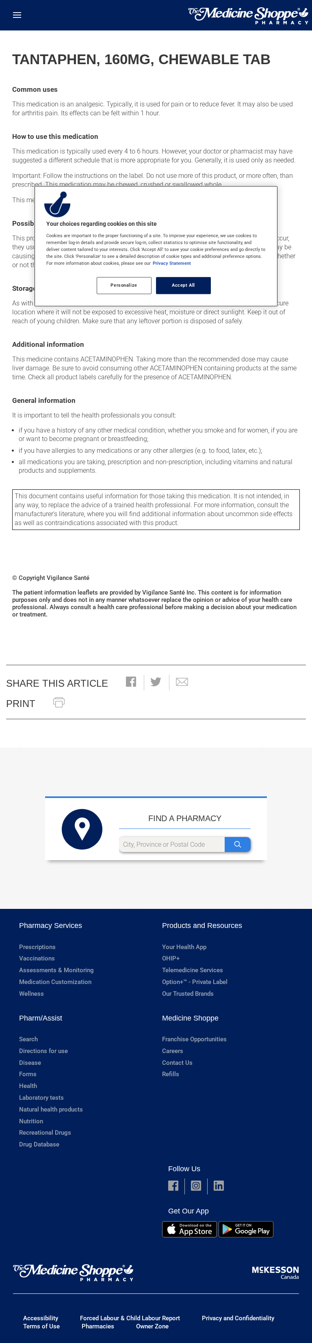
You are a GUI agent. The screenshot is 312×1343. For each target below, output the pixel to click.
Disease (30, 1062)
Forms (28, 1074)
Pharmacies (98, 1326)
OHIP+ (171, 958)
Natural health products (51, 1109)
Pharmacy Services (50, 925)
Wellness (31, 993)
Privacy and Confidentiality (238, 1318)
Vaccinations (37, 958)
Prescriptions (37, 947)
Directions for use (43, 1051)
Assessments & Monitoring (56, 970)
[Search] (238, 844)
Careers (172, 1051)
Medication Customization (55, 982)
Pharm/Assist (40, 1018)
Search (28, 1039)
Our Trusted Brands (188, 993)
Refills (170, 1074)
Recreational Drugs (45, 1132)
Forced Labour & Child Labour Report (130, 1318)
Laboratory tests (41, 1097)
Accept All (183, 285)
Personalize (123, 285)
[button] (131, 682)
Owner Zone (152, 1326)
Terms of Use (41, 1326)
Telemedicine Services (192, 970)
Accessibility (40, 1318)
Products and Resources (202, 925)
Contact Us (177, 1062)
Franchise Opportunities (194, 1039)
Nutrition (31, 1121)
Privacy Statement (172, 263)
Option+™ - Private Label (195, 982)
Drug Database (39, 1144)
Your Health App (184, 947)
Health (28, 1086)
